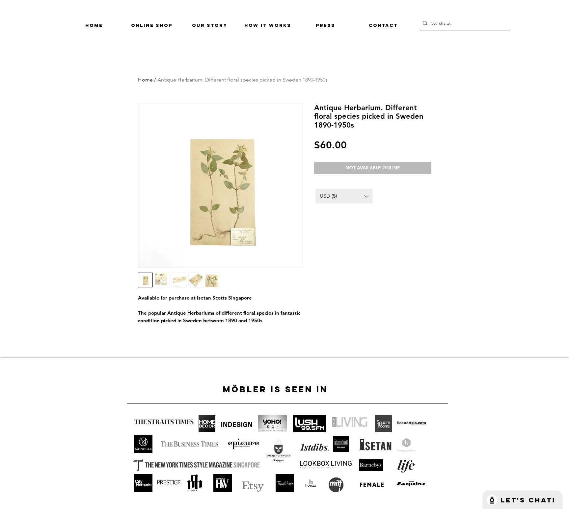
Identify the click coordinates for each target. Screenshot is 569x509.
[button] (344, 196)
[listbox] (344, 196)
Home (145, 80)
